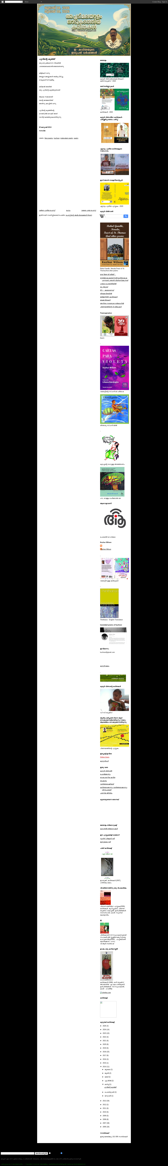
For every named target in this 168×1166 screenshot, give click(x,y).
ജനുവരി (108, 1096)
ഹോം (68, 210)
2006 (105, 1127)
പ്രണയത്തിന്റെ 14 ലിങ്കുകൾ (111, 307)
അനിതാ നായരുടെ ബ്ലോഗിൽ (112, 303)
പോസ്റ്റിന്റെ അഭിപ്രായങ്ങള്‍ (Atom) (79, 215)
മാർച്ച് (107, 1084)
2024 (105, 1029)
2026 (105, 1026)
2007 (105, 1123)
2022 (105, 1037)
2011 (105, 1108)
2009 (105, 1116)
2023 (105, 1033)
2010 (105, 1112)
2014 (105, 1067)
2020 (105, 1044)
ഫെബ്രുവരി (110, 1092)
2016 (105, 1059)
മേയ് (107, 1077)
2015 (105, 1063)
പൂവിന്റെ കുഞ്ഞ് (47, 59)
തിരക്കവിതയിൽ (106, 293)
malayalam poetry (66, 138)
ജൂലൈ (108, 1069)
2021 (105, 1041)
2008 (105, 1119)
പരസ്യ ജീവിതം (106, 793)
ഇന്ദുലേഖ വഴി (105, 842)
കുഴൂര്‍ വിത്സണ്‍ (106, 771)
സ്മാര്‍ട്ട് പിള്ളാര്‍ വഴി (107, 838)
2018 (105, 1052)
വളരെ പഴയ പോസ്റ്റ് (88, 210)
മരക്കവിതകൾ (105, 300)
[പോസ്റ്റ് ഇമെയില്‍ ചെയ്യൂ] (39, 134)
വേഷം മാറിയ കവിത (107, 777)
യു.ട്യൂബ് (104, 287)
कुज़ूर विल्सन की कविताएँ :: (108, 275)
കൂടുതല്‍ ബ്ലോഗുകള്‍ (109, 829)
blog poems (49, 138)
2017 (105, 1055)
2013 (105, 1101)
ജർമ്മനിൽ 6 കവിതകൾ (108, 297)
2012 (105, 1105)
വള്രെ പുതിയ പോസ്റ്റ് (47, 210)
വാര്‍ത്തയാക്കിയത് (107, 784)
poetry (76, 138)
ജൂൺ (107, 1073)
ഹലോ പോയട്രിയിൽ (108, 284)
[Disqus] (67, 176)
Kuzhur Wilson (106, 549)
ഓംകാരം (103, 781)
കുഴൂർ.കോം (104, 666)
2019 (105, 1048)
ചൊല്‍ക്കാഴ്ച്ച (105, 774)
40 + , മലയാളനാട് (107, 290)
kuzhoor (56, 138)
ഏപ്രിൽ (108, 1081)
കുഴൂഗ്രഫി (104, 761)
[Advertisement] (45, 1147)
